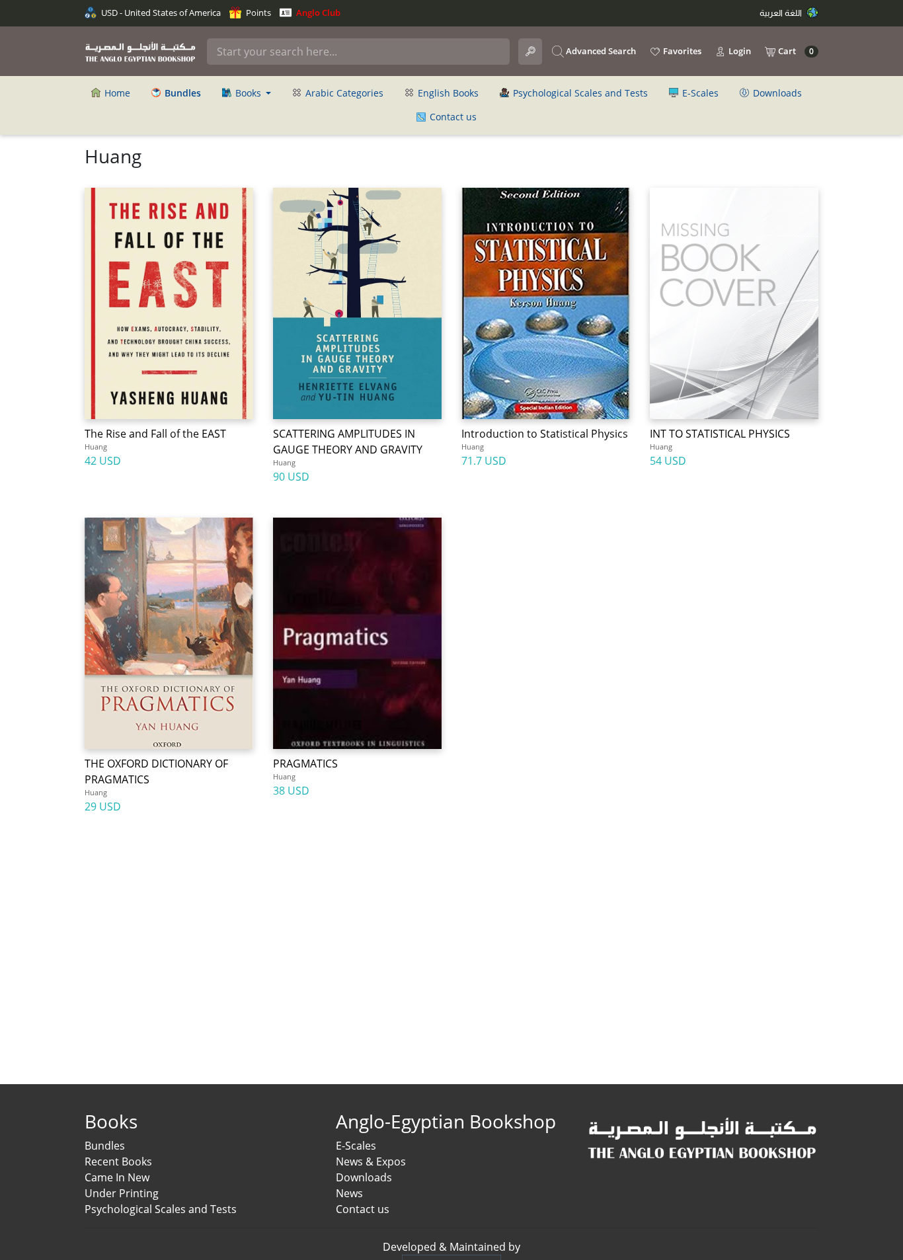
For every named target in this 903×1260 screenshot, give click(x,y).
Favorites (681, 51)
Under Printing (122, 1193)
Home (116, 93)
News (349, 1193)
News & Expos (371, 1161)
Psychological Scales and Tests (579, 93)
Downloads (776, 93)
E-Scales (699, 93)
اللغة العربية (782, 13)
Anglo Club (317, 13)
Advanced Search (600, 51)
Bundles (105, 1145)
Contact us (452, 116)
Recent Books (118, 1161)
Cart (795, 51)
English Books (447, 93)
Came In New (117, 1177)
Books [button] (248, 93)
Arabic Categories (343, 93)
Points (257, 13)
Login (738, 51)
